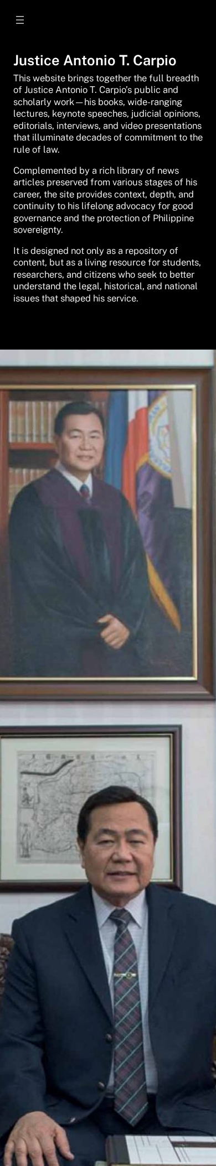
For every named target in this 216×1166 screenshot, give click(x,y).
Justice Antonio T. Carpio (95, 60)
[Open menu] (20, 20)
